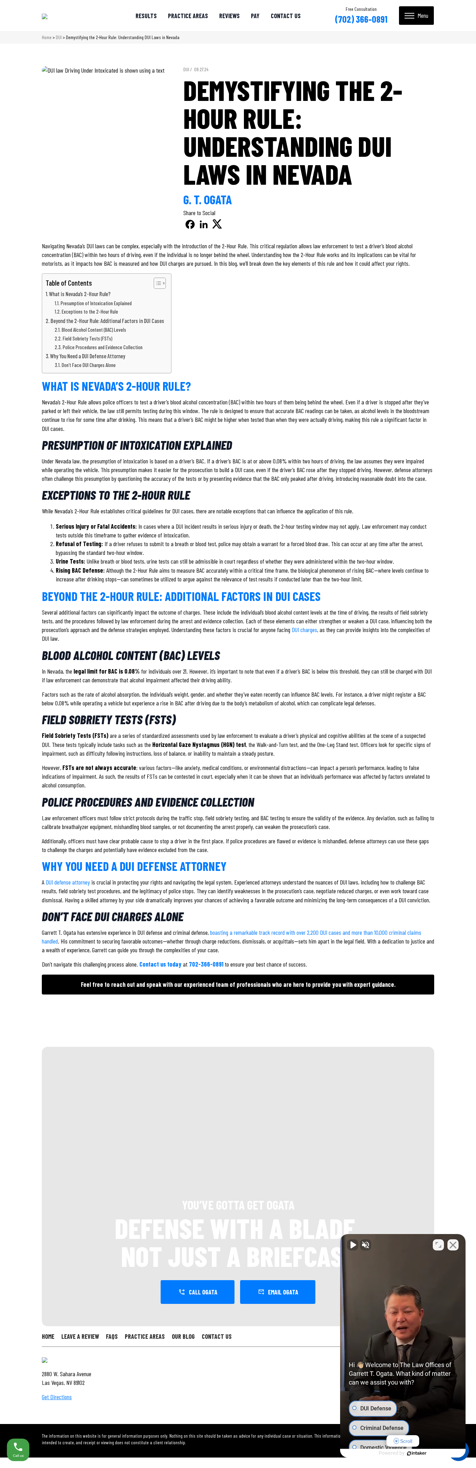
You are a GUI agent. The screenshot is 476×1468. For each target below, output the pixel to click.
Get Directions (57, 1397)
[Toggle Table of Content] (156, 283)
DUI (59, 37)
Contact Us (286, 16)
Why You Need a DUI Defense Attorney (87, 356)
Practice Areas (188, 16)
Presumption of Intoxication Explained (96, 303)
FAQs (112, 1336)
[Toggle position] (438, 1244)
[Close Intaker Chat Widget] (453, 1244)
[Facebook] (190, 224)
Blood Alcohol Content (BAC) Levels (94, 329)
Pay (255, 16)
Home (47, 37)
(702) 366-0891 (361, 18)
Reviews (229, 16)
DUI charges (304, 629)
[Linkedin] (204, 224)
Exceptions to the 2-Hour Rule (90, 311)
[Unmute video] (352, 1244)
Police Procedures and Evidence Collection (103, 347)
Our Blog (183, 1336)
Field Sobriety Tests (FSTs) (87, 338)
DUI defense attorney (68, 882)
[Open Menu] (416, 15)
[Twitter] (217, 224)
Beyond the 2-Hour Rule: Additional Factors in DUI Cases (107, 320)
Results (146, 16)
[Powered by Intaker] (416, 1453)
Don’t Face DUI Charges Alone (89, 365)
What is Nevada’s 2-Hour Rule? (79, 294)
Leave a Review (80, 1336)
